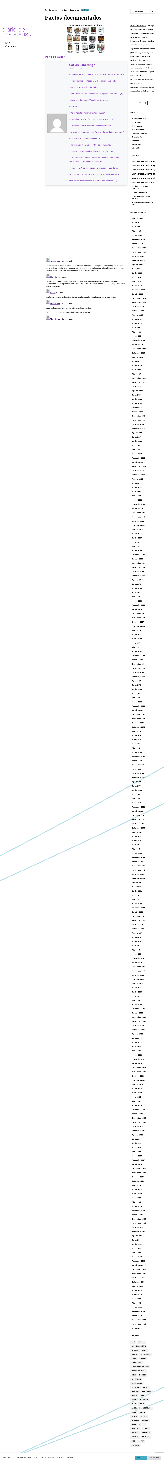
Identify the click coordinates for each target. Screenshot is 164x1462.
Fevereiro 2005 (138, 1261)
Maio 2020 (136, 492)
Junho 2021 (137, 441)
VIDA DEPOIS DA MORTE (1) (143, 182)
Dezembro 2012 (138, 866)
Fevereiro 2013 (138, 857)
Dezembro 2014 (139, 765)
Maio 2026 (136, 227)
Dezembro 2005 (139, 1219)
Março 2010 (137, 1005)
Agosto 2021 (137, 433)
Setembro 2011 (138, 929)
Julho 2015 (136, 736)
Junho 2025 (137, 273)
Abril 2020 (136, 496)
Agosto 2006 (137, 1185)
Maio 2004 (136, 1299)
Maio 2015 (136, 744)
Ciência (143, 1358)
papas (141, 1424)
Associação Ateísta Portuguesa (142, 91)
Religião (135, 1437)
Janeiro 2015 (137, 761)
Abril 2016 (136, 698)
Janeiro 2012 (137, 912)
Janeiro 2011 (137, 962)
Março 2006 (137, 1206)
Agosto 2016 (137, 681)
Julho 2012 (136, 887)
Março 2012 (137, 904)
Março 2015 (137, 752)
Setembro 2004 (139, 1282)
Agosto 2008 (137, 1084)
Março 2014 (137, 803)
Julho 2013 (136, 836)
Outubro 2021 (138, 424)
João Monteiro (137, 126)
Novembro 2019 (138, 517)
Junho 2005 (137, 1244)
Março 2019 (137, 550)
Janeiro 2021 (137, 462)
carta (134, 1354)
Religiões (145, 1437)
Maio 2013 (136, 845)
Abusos (141, 1342)
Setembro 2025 (138, 260)
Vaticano (135, 1445)
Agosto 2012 (137, 883)
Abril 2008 (136, 1101)
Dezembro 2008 (139, 1068)
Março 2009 (137, 1055)
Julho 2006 (137, 1190)
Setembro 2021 (138, 429)
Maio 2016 (136, 693)
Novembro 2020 (139, 466)
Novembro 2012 (138, 870)
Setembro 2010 (138, 979)
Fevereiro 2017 (138, 656)
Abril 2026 (136, 231)
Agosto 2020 (137, 479)
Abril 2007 (136, 1152)
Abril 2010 (136, 1000)
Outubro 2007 (138, 1126)
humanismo (146, 1391)
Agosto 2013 (137, 832)
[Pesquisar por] (152, 11)
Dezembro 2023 (139, 349)
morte (134, 1416)
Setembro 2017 (138, 626)
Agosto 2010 (137, 983)
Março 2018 (137, 601)
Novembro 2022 (139, 382)
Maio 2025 (136, 277)
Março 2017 (137, 651)
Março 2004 (137, 1307)
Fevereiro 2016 (138, 706)
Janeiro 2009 (137, 1063)
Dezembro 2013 (138, 815)
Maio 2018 (136, 593)
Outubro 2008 (138, 1076)
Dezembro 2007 (139, 1118)
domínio (142, 1375)
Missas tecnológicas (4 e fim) (142, 204)
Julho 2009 (137, 1038)
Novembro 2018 (138, 567)
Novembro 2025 (139, 252)
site (133, 1441)
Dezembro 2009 (139, 1017)
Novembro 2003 (139, 1324)
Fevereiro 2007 (138, 1160)
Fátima (145, 1387)
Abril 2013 (136, 849)
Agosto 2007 (137, 1135)
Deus (134, 1375)
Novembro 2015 (138, 719)
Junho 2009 (137, 1042)
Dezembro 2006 (139, 1168)
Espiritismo (136, 1379)
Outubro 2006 (138, 1177)
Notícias (135, 1420)
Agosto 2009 (137, 1034)
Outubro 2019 (138, 521)
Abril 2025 (136, 281)
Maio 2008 (136, 1097)
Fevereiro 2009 (138, 1059)
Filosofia (135, 1387)
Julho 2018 (136, 584)
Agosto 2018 (137, 580)
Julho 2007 (137, 1139)
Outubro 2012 (138, 874)
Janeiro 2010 (137, 1013)
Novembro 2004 (139, 1274)
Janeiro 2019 (137, 559)
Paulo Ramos (136, 141)
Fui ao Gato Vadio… (140, 193)
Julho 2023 (136, 361)
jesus (142, 1404)
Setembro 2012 (138, 878)
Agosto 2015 (137, 731)
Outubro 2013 (138, 824)
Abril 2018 (136, 597)
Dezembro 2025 (139, 248)
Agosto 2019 (137, 529)
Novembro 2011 (138, 920)
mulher (144, 1416)
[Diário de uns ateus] (17, 20)
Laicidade (136, 1408)
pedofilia (135, 1428)
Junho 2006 (137, 1194)
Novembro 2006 (139, 1173)
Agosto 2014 (137, 782)
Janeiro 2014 (137, 811)
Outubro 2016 (138, 672)
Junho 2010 (137, 992)
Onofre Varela (137, 137)
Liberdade (147, 1408)
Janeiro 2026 (137, 244)
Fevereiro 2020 (138, 504)
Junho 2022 (137, 399)
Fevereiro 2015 (138, 756)
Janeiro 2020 (137, 508)
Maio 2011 (136, 946)
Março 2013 (137, 853)
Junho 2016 (137, 689)
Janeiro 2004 (138, 1316)
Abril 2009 (136, 1051)
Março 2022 (137, 403)
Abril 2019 (136, 546)
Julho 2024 (137, 319)
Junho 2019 (137, 538)
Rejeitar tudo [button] (154, 1458)
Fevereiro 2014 (138, 807)
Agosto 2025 (137, 265)
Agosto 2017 (137, 630)
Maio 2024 (136, 328)
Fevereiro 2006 (138, 1211)
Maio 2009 (136, 1047)
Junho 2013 (137, 841)
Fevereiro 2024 (138, 340)
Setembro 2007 (138, 1131)
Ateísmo (135, 1350)
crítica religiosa (139, 1371)
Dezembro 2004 (139, 1269)
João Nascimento (138, 130)
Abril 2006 (136, 1202)
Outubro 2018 (138, 572)
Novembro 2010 (138, 971)
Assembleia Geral (139, 1346)
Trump (141, 1441)
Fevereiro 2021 (138, 458)
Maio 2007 (136, 1147)
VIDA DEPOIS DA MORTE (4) (143, 170)
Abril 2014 (136, 798)
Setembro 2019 (138, 525)
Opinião (145, 1420)
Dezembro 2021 (138, 416)
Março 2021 (137, 454)
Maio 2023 (136, 370)
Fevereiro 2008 (138, 1110)
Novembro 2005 (139, 1223)
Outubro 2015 (138, 723)
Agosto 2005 (137, 1236)
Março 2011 (136, 954)
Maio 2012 (136, 895)
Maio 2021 (136, 445)
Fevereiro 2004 (138, 1311)
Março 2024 (137, 336)
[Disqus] (86, 222)
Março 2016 (137, 702)
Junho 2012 (137, 891)
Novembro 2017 (138, 618)
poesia (145, 1428)
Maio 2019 (136, 542)
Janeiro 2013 (137, 862)
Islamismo (144, 1400)
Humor (134, 1395)
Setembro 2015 (138, 727)
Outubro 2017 (138, 622)
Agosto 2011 (137, 933)
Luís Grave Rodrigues (139, 133)
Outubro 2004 (138, 1278)
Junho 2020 (137, 487)
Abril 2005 (136, 1252)
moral (142, 1412)
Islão (134, 1404)
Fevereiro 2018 (138, 605)
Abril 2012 (136, 899)
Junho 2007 (137, 1143)
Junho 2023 (137, 365)
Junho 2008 (137, 1093)
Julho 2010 (136, 988)
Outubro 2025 (138, 256)
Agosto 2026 (137, 218)
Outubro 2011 (137, 925)
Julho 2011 (136, 937)
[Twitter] (140, 103)
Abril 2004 (136, 1303)
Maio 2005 (136, 1248)
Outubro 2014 (138, 773)
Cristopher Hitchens (140, 1367)
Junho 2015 (137, 740)
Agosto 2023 (137, 357)
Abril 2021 (136, 450)
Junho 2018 (137, 588)
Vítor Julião (136, 148)
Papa (134, 1424)
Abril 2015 (136, 748)
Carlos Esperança (82, 65)
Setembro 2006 (138, 1181)
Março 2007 (137, 1156)
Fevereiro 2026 (138, 239)
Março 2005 (137, 1257)
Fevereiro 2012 (138, 908)
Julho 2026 (136, 223)
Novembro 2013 (138, 819)
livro (134, 1412)
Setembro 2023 (138, 353)
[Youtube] (145, 103)
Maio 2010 (136, 996)
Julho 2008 (137, 1089)
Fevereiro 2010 (138, 1009)
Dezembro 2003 (139, 1320)
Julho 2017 (136, 635)
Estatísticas (137, 1383)
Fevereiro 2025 (138, 290)
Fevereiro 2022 (138, 408)
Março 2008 (137, 1105)
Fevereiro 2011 (138, 958)
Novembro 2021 (138, 420)
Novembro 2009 (139, 1021)
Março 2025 (137, 286)
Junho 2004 (137, 1295)
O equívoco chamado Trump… (141, 198)
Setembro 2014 (138, 777)
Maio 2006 (136, 1198)
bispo (144, 1350)
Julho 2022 (136, 395)
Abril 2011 (136, 950)
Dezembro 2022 (139, 378)
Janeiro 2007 (137, 1164)
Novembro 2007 (139, 1122)
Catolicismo (85, 10)
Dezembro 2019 (138, 513)
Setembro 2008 (139, 1080)
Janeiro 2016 (137, 710)
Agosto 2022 (137, 391)
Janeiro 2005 (137, 1265)
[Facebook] (134, 103)
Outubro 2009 (138, 1026)
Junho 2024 (137, 323)
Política (135, 1433)
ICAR (142, 1395)
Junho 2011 (136, 941)
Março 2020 (137, 500)
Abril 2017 (136, 647)
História (135, 1391)
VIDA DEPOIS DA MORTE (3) (143, 174)
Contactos (11, 46)
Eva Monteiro (136, 122)
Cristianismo (137, 1362)
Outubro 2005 (138, 1227)
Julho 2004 (137, 1290)
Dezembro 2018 (139, 563)
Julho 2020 (137, 483)
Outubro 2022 (138, 387)
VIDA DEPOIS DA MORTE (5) (143, 166)
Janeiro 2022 (137, 412)
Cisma (134, 1358)
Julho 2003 (137, 1328)
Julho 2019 (136, 534)
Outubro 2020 (138, 471)
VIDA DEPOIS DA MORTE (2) (143, 178)
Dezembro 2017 (138, 614)
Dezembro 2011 (138, 916)
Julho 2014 (136, 786)
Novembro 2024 (139, 302)
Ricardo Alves (136, 144)
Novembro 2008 (139, 1072)
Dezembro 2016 (138, 664)
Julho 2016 (136, 685)
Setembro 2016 (138, 677)
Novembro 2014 (138, 769)
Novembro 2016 (138, 668)
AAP (7, 42)
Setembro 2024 (138, 311)
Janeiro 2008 (138, 1114)
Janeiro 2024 (137, 344)
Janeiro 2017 (137, 660)
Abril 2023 (136, 374)
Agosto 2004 (137, 1286)
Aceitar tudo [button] (141, 1458)
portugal (146, 1433)
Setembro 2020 (138, 475)
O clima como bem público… (140, 187)
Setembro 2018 (138, 576)
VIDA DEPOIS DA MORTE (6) (143, 161)
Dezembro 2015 (138, 714)
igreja (134, 1400)
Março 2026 (137, 235)
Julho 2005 (136, 1240)
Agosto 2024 (137, 315)
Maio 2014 (136, 794)
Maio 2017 (136, 643)
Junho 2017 (137, 639)
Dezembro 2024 (139, 298)
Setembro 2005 (138, 1231)
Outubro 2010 (138, 975)
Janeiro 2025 (137, 294)
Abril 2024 (136, 332)
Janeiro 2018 (137, 609)
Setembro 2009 (138, 1030)
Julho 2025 (136, 269)
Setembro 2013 (138, 828)
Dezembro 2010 (139, 967)
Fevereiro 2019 (138, 555)
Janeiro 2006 (137, 1215)
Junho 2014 (137, 790)
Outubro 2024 (138, 307)
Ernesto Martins (139, 118)
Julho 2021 (136, 437)
